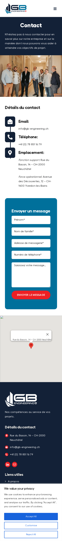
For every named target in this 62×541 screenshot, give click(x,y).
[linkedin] (7, 464)
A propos (13, 481)
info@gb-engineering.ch (33, 128)
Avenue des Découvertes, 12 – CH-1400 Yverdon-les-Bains (35, 181)
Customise (31, 525)
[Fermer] (47, 334)
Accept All (31, 516)
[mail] (14, 464)
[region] (31, 512)
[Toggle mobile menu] (55, 8)
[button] (31, 345)
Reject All (31, 534)
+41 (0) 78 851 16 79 (30, 144)
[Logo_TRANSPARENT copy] (21, 393)
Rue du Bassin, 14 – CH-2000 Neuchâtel (34, 164)
